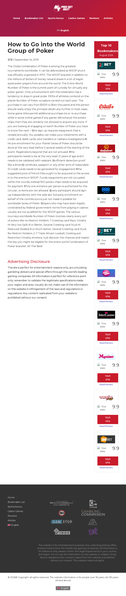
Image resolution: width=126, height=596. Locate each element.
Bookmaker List (34, 18)
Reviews (94, 18)
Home (16, 18)
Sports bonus (56, 18)
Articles (108, 18)
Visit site (107, 87)
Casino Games (76, 18)
